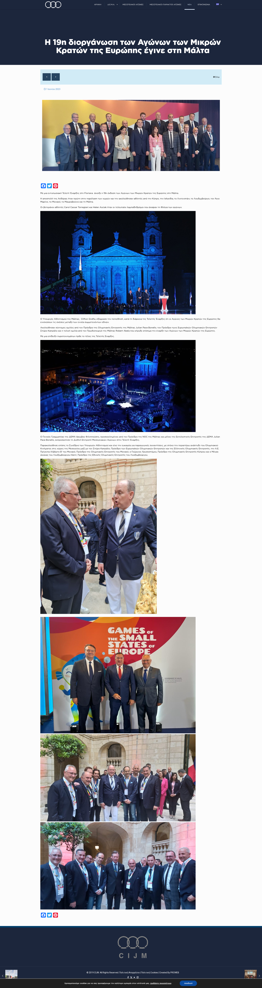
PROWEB (174, 972)
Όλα (217, 77)
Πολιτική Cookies (149, 972)
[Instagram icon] (137, 977)
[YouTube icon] (134, 977)
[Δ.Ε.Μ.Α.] (53, 4)
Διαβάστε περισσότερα (160, 983)
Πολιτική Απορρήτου (129, 972)
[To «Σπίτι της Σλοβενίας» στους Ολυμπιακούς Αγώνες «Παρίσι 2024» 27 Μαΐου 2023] (8, 976)
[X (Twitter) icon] (131, 977)
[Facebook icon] (128, 977)
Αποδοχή (188, 983)
